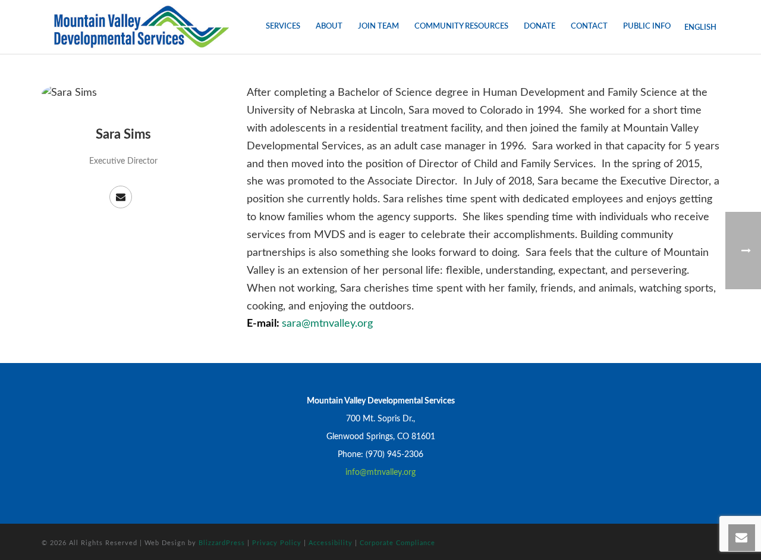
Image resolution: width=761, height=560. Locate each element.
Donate (539, 26)
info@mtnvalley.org (380, 472)
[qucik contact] (741, 537)
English (700, 28)
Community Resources (461, 26)
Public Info (647, 26)
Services (283, 26)
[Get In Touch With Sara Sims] (120, 197)
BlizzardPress (222, 543)
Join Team (378, 26)
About (329, 26)
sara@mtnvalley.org (327, 323)
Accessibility (331, 543)
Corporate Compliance (397, 543)
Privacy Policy (276, 543)
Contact (589, 26)
